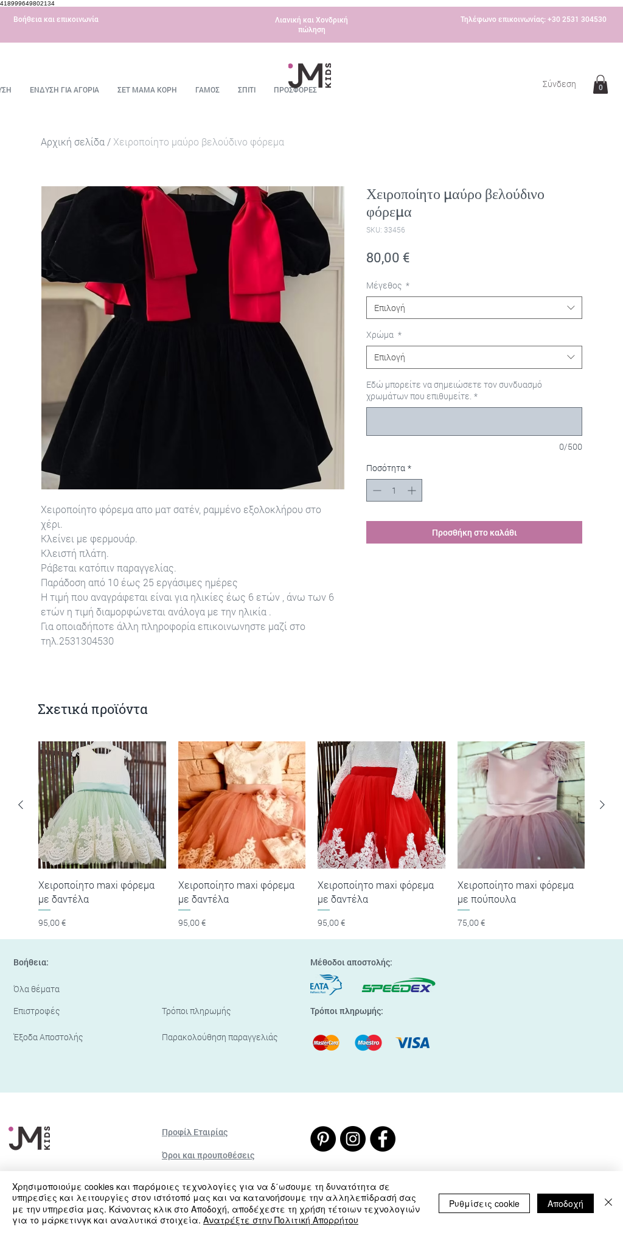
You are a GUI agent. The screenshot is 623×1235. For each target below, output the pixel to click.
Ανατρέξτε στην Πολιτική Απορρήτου (280, 1220)
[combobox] (474, 308)
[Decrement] (375, 490)
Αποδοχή (565, 1203)
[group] (311, 835)
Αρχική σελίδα (73, 141)
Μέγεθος (387, 285)
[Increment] (412, 490)
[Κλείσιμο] (608, 1203)
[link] (600, 84)
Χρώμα (384, 334)
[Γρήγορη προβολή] (102, 805)
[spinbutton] (394, 490)
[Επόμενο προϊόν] (602, 804)
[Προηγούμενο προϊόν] (20, 804)
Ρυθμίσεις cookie (484, 1203)
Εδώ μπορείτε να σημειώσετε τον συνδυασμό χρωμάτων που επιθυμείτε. (454, 390)
